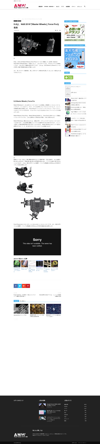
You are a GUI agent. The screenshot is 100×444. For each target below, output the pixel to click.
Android (66, 414)
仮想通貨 (68, 6)
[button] (84, 6)
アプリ (62, 6)
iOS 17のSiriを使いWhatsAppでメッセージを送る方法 (17, 270)
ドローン (73, 6)
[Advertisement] (50, 14)
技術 (65, 420)
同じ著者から (23, 301)
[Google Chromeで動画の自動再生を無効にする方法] (42, 405)
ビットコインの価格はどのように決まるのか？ (54, 269)
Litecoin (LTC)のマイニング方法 (20, 315)
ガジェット (79, 6)
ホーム (15, 19)
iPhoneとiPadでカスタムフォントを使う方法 (39, 269)
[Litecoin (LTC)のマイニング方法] (21, 309)
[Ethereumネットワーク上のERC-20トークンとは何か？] (53, 309)
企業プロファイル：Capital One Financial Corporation (47, 270)
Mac (65, 412)
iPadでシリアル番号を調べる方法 (24, 269)
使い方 (57, 6)
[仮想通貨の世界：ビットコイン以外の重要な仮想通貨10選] (37, 309)
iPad (65, 416)
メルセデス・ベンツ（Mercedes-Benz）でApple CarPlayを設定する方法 (75, 120)
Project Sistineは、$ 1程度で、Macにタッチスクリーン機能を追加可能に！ (25, 295)
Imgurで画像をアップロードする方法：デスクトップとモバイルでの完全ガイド (75, 113)
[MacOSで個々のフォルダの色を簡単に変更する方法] (42, 412)
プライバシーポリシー (75, 86)
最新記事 (40, 6)
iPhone (65, 406)
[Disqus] (37, 340)
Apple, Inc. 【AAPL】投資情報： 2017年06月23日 (32, 270)
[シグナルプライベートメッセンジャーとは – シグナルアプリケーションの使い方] (42, 418)
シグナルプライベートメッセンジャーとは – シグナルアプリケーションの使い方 (53, 418)
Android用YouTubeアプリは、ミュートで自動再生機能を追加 (50, 295)
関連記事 (16, 301)
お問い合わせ (74, 92)
